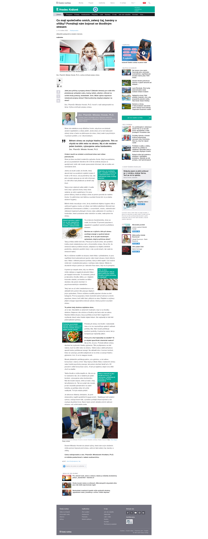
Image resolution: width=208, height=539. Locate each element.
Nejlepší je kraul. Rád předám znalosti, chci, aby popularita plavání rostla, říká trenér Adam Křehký (141, 98)
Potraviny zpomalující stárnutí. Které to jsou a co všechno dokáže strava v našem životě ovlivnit (72, 326)
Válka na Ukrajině (65, 512)
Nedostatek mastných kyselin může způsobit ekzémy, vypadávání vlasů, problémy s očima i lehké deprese (91, 491)
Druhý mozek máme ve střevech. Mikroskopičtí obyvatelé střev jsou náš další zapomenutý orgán (95, 484)
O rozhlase (123, 3)
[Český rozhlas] (63, 3)
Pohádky (126, 52)
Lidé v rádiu (107, 517)
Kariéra (106, 519)
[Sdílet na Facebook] (58, 92)
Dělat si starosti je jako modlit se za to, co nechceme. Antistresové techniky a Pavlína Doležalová (106, 377)
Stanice (112, 3)
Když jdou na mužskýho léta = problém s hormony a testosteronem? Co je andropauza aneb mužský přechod (107, 174)
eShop (62, 519)
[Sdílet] (60, 86)
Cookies (122, 530)
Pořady (76, 14)
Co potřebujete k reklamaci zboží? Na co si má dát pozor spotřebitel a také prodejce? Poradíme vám (141, 129)
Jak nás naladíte (124, 14)
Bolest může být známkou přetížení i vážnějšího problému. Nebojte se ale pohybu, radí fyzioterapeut (141, 157)
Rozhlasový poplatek (110, 524)
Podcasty (85, 517)
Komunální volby (65, 514)
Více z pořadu (127, 124)
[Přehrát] (59, 80)
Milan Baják (114, 439)
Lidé (101, 14)
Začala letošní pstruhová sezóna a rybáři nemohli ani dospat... (142, 82)
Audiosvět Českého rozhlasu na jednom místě (134, 62)
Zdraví (58, 14)
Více (142, 14)
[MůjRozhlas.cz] (59, 37)
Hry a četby (126, 49)
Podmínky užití (139, 530)
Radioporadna (74, 30)
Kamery (137, 11)
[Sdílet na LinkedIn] (58, 101)
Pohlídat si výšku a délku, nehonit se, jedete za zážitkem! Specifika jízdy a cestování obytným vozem (141, 148)
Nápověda (107, 514)
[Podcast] (57, 86)
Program (91, 3)
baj (79, 461)
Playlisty (95, 14)
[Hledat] (149, 3)
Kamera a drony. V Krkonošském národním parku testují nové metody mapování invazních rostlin (141, 106)
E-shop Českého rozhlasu (132, 167)
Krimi (133, 49)
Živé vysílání (126, 55)
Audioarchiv (138, 9)
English (146, 530)
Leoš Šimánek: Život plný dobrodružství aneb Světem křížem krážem (141, 90)
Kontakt (135, 14)
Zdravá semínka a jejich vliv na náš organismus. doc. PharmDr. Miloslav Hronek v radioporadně (71, 223)
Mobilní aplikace (87, 519)
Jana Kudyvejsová (72, 461)
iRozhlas (81, 3)
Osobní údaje (129, 530)
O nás (114, 14)
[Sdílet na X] (58, 96)
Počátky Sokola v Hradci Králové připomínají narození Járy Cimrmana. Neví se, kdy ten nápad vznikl (141, 139)
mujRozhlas (102, 3)
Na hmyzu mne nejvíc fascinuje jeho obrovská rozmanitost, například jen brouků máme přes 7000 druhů (141, 73)
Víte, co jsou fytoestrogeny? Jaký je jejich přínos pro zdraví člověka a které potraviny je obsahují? (107, 273)
